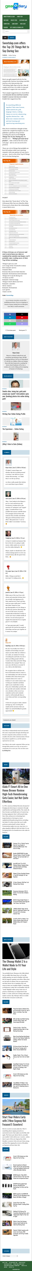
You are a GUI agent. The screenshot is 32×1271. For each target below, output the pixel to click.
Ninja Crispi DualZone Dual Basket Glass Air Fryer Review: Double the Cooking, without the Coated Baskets (21, 1038)
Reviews (4, 388)
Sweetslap (9, 295)
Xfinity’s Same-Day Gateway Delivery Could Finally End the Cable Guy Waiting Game (20, 1223)
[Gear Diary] (16, 6)
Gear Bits (6, 1095)
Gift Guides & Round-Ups (16, 27)
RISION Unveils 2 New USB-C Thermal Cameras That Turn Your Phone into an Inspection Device (21, 1176)
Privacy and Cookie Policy (18, 1264)
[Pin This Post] (22, 317)
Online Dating (12, 55)
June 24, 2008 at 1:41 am (18, 538)
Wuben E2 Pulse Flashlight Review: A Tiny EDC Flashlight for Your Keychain (21, 875)
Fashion (6, 27)
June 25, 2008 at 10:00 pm (17, 646)
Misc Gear (22, 24)
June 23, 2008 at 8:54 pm (19, 498)
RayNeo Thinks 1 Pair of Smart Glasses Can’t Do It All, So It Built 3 (21, 1056)
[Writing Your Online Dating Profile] (16, 409)
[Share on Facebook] (10, 314)
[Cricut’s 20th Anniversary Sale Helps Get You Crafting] (7, 1077)
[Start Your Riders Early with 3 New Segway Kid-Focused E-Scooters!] (16, 1113)
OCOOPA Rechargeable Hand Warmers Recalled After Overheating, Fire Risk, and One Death (20, 1186)
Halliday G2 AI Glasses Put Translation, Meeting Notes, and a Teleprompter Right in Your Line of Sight (21, 1213)
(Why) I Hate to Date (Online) (12, 444)
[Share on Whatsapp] (10, 323)
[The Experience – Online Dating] (16, 424)
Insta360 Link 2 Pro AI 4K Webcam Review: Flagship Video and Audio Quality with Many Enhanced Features (20, 866)
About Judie (4, 1262)
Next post (22, 330)
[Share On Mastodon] (22, 323)
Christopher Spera (10, 571)
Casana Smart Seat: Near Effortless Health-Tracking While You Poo (21, 1204)
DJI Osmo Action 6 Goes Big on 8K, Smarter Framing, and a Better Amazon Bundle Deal (20, 1048)
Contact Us (11, 1267)
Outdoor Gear (23, 20)
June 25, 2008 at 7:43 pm (16, 592)
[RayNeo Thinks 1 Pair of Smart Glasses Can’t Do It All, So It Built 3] (7, 1059)
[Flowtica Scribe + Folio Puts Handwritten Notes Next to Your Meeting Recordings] (7, 1031)
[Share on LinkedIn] (10, 317)
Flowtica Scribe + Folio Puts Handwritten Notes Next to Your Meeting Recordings (21, 1029)
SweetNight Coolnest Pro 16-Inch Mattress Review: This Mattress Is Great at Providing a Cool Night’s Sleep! (21, 1066)
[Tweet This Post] (22, 314)
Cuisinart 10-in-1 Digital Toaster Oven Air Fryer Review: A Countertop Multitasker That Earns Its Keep (21, 845)
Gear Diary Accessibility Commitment (12, 1265)
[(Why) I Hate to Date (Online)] (16, 439)
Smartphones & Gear (9, 16)
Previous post (11, 330)
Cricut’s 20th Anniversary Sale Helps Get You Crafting (20, 1075)
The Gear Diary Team (13, 1262)
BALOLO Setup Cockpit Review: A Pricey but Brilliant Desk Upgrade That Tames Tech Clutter (21, 901)
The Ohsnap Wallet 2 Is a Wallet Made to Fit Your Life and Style (14, 965)
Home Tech (20, 16)
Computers (7, 24)
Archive (5, 1267)
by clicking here (6, 750)
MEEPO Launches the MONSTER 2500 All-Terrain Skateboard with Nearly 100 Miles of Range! (21, 1195)
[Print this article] (22, 320)
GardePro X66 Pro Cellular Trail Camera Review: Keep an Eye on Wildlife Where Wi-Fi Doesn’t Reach (20, 921)
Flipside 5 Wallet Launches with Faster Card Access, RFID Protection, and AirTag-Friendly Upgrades (20, 1232)
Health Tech (14, 20)
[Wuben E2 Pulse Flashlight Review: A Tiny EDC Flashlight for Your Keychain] (7, 877)
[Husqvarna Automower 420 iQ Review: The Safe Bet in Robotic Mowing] (7, 894)
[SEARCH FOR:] (15, 31)
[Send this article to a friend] (10, 320)
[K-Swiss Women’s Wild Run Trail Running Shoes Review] (7, 886)
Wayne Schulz (12, 57)
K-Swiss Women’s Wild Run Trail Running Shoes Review (21, 883)
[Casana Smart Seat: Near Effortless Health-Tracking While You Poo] (7, 1206)
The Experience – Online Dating (13, 428)
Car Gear (6, 20)
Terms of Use (24, 1265)
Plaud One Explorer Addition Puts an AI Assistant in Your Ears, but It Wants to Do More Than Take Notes (21, 1011)
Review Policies (22, 1262)
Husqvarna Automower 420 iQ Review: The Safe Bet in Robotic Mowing (20, 892)
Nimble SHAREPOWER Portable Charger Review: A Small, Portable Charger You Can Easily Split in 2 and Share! (21, 856)
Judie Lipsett (9, 498)
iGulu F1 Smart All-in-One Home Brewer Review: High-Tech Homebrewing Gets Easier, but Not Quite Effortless (15, 793)
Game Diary (15, 24)
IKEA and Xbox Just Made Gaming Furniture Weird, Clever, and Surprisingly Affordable (21, 1020)
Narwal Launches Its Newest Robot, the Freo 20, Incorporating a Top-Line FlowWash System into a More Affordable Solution (21, 1167)
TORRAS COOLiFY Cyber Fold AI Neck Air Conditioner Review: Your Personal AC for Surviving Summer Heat (21, 911)
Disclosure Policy (8, 1264)
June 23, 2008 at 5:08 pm (19, 468)
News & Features (8, 939)
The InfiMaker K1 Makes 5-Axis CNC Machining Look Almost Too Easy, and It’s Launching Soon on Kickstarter (21, 1085)
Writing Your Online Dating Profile (13, 413)
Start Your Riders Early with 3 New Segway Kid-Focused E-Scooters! (14, 1120)
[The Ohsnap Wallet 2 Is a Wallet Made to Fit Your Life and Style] (16, 958)
